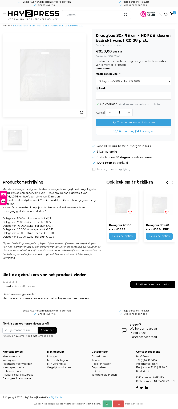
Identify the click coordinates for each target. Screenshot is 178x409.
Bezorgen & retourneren (18, 378)
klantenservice (140, 337)
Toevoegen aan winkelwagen (136, 122)
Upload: (101, 88)
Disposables (99, 367)
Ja (107, 404)
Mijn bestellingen (57, 360)
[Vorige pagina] (167, 182)
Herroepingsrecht (13, 367)
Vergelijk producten (59, 367)
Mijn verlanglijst (56, 363)
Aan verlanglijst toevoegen (135, 131)
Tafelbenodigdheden (104, 374)
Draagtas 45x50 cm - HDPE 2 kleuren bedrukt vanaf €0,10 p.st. (120, 227)
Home (6, 25)
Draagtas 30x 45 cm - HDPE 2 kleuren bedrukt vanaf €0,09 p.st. (48, 25)
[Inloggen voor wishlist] (130, 212)
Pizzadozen (99, 356)
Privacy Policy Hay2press (18, 374)
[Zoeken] (126, 15)
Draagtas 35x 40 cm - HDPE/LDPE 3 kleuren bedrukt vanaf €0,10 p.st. (158, 227)
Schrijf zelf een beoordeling (152, 284)
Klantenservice (12, 356)
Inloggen (52, 356)
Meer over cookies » (134, 403)
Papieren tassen (101, 363)
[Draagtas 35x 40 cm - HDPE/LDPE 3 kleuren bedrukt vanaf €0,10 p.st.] (159, 205)
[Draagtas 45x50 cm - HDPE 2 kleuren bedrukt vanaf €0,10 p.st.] (122, 205)
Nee (118, 404)
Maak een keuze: (108, 73)
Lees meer (103, 68)
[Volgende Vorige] (173, 182)
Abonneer (47, 330)
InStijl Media (55, 397)
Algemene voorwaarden (17, 363)
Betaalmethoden (13, 371)
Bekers (96, 371)
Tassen (96, 360)
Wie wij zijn (9, 360)
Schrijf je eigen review (108, 45)
